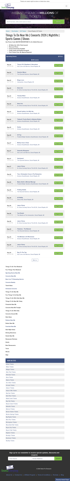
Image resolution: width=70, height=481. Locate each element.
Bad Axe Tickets (10, 393)
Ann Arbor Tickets (11, 382)
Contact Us (18, 475)
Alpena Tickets (10, 380)
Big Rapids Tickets (11, 417)
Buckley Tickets (10, 440)
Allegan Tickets (10, 369)
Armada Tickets (10, 385)
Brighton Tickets (10, 433)
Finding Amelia (21, 190)
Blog (62, 475)
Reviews (55, 475)
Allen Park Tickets (11, 372)
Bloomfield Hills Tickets (12, 425)
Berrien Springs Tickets (12, 414)
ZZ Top (19, 135)
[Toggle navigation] (66, 6)
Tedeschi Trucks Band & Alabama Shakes (29, 119)
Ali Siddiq (20, 197)
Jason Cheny (21, 166)
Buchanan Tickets (11, 438)
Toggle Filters (59, 56)
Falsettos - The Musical (24, 229)
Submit (58, 458)
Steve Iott (20, 88)
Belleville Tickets (10, 406)
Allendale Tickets (10, 375)
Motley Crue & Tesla (23, 143)
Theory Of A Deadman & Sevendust (27, 64)
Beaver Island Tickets (12, 404)
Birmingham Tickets (11, 422)
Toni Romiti (20, 213)
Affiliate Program (29, 475)
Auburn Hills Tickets (11, 390)
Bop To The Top (22, 252)
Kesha (19, 127)
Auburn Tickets (10, 388)
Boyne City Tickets (11, 427)
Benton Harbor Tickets (12, 411)
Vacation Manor (21, 72)
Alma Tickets (9, 377)
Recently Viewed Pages (62, 479)
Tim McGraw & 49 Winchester (25, 237)
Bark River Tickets (11, 396)
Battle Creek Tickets (11, 398)
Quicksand (20, 158)
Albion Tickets (9, 367)
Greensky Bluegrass (23, 150)
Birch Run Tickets (10, 419)
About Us (9, 475)
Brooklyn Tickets (10, 435)
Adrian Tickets (10, 364)
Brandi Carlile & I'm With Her (25, 111)
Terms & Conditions (44, 475)
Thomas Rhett (21, 96)
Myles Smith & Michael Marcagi (26, 182)
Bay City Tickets (10, 401)
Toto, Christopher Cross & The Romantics (29, 174)
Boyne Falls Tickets (11, 430)
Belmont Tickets (10, 409)
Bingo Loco (20, 80)
